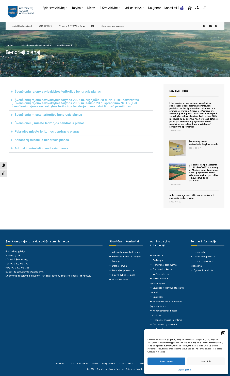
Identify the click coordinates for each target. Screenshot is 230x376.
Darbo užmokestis (162, 269)
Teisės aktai (199, 252)
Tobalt (139, 369)
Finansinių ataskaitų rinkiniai (168, 320)
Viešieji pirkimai (161, 274)
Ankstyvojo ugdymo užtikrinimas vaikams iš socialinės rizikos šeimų (192, 196)
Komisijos (116, 261)
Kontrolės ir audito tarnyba (126, 256)
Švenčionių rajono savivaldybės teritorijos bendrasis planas (58, 91)
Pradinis (9, 45)
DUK (92, 26)
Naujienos (154, 8)
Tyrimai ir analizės (203, 270)
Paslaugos (158, 260)
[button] (223, 333)
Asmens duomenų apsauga (103, 364)
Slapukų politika (184, 370)
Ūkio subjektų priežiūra (165, 324)
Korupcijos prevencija (123, 270)
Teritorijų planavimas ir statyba (35, 45)
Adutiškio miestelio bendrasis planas (41, 148)
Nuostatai (158, 255)
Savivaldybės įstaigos (123, 275)
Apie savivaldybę (54, 8)
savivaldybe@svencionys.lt (22, 26)
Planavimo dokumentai (165, 264)
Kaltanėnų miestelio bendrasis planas (42, 140)
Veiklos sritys (133, 8)
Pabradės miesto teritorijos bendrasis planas (47, 131)
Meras (91, 8)
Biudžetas (158, 297)
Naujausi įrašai (178, 90)
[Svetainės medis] (197, 8)
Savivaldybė (110, 8)
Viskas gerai (166, 361)
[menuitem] (56, 7)
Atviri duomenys (126, 364)
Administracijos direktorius (126, 252)
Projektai (60, 364)
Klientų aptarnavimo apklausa (112, 26)
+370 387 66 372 (46, 26)
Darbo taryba (119, 265)
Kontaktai (171, 8)
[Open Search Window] (216, 26)
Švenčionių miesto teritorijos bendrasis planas (48, 115)
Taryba (76, 8)
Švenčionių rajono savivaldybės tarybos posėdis (203, 142)
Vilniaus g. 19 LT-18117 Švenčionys (72, 26)
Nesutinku (206, 361)
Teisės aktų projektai (204, 256)
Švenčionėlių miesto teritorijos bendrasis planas (50, 123)
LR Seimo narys (120, 279)
